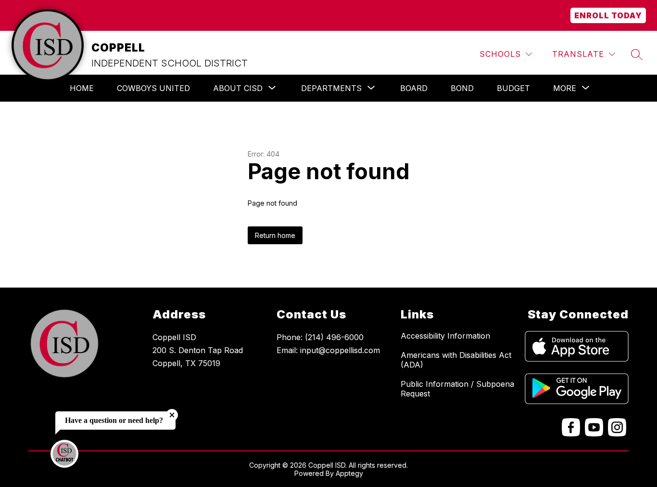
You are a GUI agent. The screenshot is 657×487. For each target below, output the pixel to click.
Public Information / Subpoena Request (457, 388)
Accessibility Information (445, 336)
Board (414, 88)
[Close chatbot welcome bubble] (172, 415)
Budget (513, 88)
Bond (462, 88)
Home (82, 88)
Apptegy (349, 473)
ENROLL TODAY (608, 15)
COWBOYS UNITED (153, 88)
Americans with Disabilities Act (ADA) (456, 359)
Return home (275, 235)
